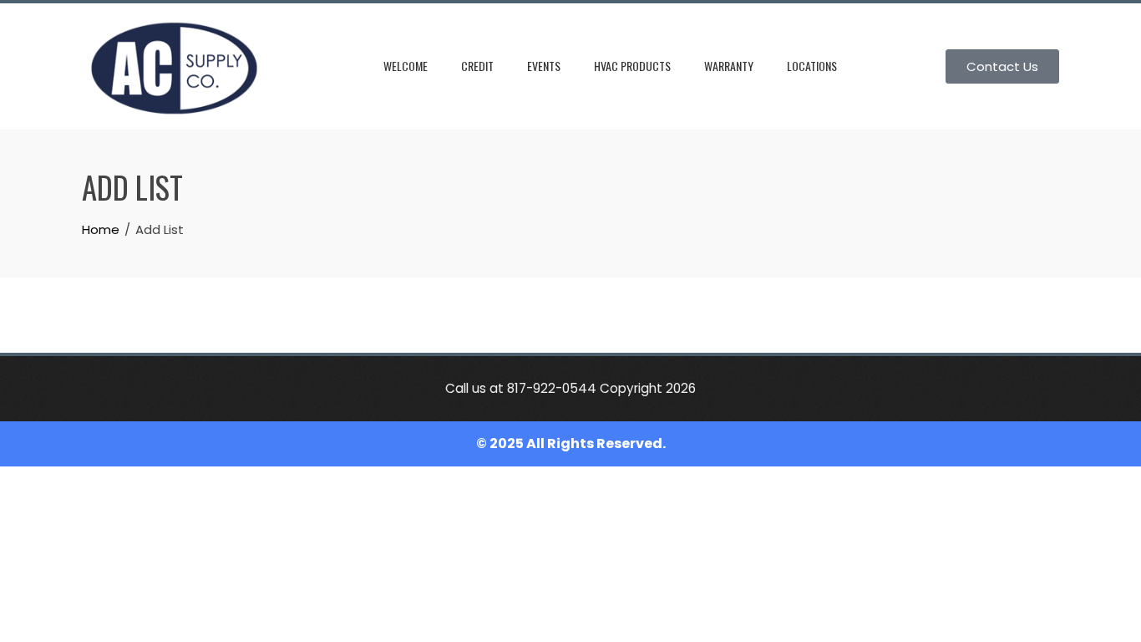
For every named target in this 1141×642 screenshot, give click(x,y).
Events (543, 65)
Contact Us (1002, 66)
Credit (477, 65)
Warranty (728, 65)
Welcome (405, 65)
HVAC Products (632, 65)
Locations (812, 65)
